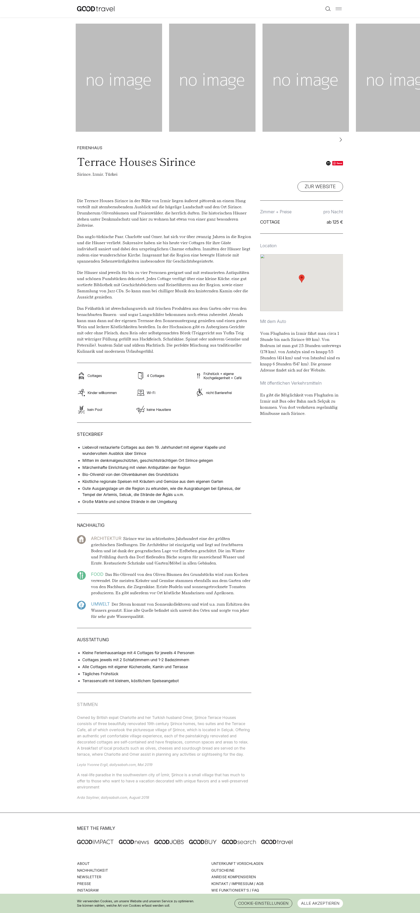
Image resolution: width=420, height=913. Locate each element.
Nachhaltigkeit (92, 870)
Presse (84, 884)
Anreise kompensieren (233, 877)
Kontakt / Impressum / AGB (237, 884)
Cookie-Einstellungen (263, 903)
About (83, 864)
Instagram (87, 890)
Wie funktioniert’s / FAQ (235, 890)
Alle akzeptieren (320, 903)
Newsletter (89, 877)
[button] (338, 8)
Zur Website (320, 186)
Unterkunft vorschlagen (237, 864)
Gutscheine (222, 870)
